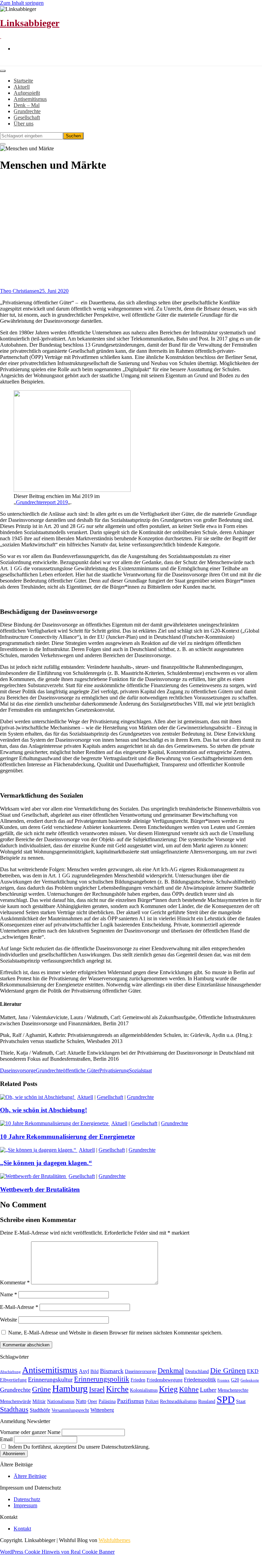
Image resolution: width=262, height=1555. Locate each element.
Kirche (117, 1389)
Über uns (23, 123)
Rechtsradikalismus (178, 1401)
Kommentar (15, 1282)
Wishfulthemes (114, 1540)
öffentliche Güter (81, 1070)
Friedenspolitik (200, 1380)
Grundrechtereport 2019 (42, 502)
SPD (226, 1399)
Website (8, 1320)
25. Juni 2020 (54, 291)
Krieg (168, 1389)
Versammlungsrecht (70, 1410)
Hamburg (70, 1388)
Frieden (138, 1380)
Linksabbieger (29, 23)
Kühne (189, 1389)
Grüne (41, 1389)
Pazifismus (130, 1401)
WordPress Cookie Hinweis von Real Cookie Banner (57, 1552)
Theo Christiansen (19, 291)
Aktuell (22, 87)
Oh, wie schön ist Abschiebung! (43, 1110)
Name (8, 1294)
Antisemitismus (30, 99)
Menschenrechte (233, 1390)
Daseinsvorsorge (18, 1070)
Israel (97, 1389)
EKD (253, 1371)
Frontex (223, 1380)
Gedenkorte (250, 1380)
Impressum (25, 1505)
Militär (39, 1401)
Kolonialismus (144, 1390)
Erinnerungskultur (50, 1379)
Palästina (107, 1401)
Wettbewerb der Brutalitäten (40, 1189)
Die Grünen (228, 1370)
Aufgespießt (27, 93)
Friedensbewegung (165, 1380)
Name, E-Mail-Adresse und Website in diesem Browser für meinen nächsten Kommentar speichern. (115, 1332)
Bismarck (111, 1371)
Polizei (152, 1401)
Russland (206, 1401)
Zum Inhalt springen (22, 3)
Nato (81, 1401)
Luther (208, 1389)
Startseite (23, 81)
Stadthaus (14, 1409)
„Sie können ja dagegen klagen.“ (46, 1162)
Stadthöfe (40, 1410)
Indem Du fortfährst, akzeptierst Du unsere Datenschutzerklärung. (78, 1447)
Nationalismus (60, 1401)
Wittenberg (102, 1410)
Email (6, 1439)
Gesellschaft (27, 117)
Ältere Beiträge (30, 1476)
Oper (92, 1401)
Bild (94, 1371)
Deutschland (197, 1371)
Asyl (84, 1371)
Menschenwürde (15, 1401)
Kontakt (22, 1528)
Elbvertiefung (13, 1380)
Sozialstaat (140, 1070)
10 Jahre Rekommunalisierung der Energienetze (67, 1136)
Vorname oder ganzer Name (30, 1432)
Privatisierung (114, 1070)
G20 (235, 1380)
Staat (241, 1401)
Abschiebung (10, 1372)
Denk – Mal (27, 105)
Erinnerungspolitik (101, 1379)
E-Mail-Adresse (19, 1307)
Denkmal (171, 1370)
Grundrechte (27, 111)
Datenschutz (27, 1499)
